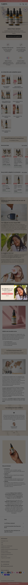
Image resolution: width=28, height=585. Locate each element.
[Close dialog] (26, 286)
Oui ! (7, 293)
